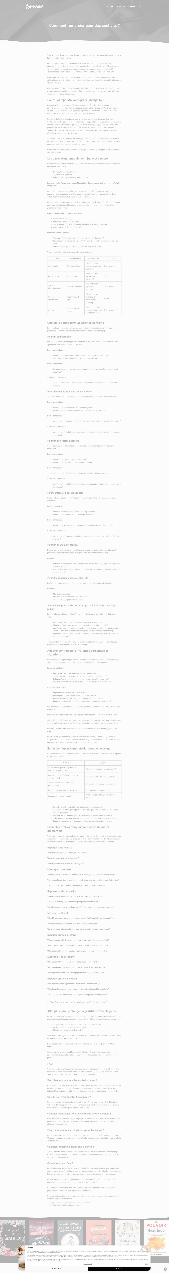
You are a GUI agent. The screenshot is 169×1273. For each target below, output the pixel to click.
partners (36, 1251)
